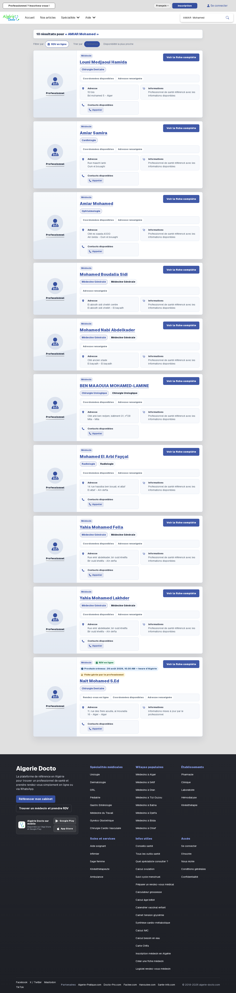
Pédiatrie (95, 797)
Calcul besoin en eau (148, 938)
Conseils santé (144, 846)
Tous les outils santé (148, 853)
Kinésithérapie (189, 805)
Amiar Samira (93, 133)
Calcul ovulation (145, 869)
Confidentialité (189, 876)
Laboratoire (187, 789)
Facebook (21, 982)
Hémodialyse (189, 797)
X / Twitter (36, 982)
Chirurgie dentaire (93, 69)
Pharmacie (187, 774)
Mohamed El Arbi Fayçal (104, 456)
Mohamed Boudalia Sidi (104, 274)
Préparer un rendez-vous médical (155, 884)
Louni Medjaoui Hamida (103, 62)
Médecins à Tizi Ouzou (149, 797)
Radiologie (88, 463)
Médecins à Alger (146, 774)
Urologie (95, 774)
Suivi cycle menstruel (148, 876)
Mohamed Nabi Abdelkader (107, 330)
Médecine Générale (94, 281)
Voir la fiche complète (181, 57)
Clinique (186, 782)
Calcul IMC (142, 930)
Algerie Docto (36, 768)
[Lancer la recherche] (227, 17)
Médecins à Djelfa (146, 812)
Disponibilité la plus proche (118, 44)
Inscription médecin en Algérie (153, 953)
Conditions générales (193, 869)
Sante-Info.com (166, 984)
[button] (57, 44)
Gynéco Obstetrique (102, 820)
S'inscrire (186, 853)
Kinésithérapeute (99, 869)
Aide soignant (98, 846)
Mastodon (50, 982)
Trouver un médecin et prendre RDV (44, 808)
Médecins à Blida (146, 820)
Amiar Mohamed (96, 203)
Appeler (97, 109)
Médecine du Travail (101, 812)
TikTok (20, 987)
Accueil (30, 17)
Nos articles (48, 17)
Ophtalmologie (91, 211)
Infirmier (94, 853)
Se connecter (219, 5)
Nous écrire (187, 861)
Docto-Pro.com (112, 984)
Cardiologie (89, 140)
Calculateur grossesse (149, 892)
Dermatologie (98, 782)
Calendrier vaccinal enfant (151, 907)
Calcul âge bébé (145, 899)
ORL (92, 789)
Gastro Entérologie (101, 805)
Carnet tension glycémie (150, 915)
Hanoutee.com (147, 984)
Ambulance (96, 876)
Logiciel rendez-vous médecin (153, 968)
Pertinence (92, 44)
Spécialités (68, 17)
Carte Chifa (142, 945)
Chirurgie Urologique (94, 393)
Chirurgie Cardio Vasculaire (105, 828)
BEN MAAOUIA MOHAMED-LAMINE (114, 386)
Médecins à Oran (145, 789)
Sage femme (97, 861)
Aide (88, 17)
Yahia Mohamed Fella (101, 527)
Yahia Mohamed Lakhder (104, 598)
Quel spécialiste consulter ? (152, 861)
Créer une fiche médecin (150, 961)
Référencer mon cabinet (36, 799)
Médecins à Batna (146, 805)
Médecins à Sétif (145, 782)
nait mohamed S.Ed (99, 681)
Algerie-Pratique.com (89, 984)
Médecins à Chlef (146, 828)
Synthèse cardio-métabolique (153, 922)
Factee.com (130, 984)
